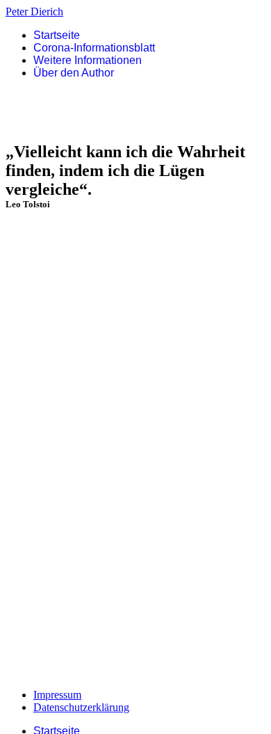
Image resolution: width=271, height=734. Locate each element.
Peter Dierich (34, 11)
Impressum (57, 695)
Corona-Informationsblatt (94, 48)
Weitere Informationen (87, 60)
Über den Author (73, 73)
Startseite (56, 35)
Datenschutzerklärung (81, 707)
